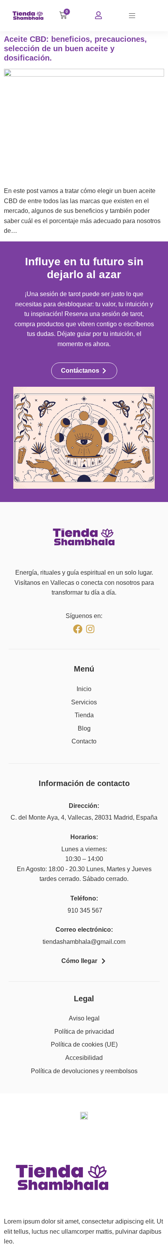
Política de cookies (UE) (84, 1044)
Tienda (84, 715)
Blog (84, 728)
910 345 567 (84, 910)
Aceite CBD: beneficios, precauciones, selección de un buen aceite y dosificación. (75, 48)
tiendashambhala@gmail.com (84, 941)
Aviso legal (84, 1018)
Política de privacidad (84, 1031)
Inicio (84, 689)
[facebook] (77, 629)
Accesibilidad (84, 1057)
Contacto (84, 741)
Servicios (84, 702)
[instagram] (90, 629)
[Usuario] (98, 15)
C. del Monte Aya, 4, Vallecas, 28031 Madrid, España (84, 817)
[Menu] (132, 15)
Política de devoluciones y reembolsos (84, 1071)
